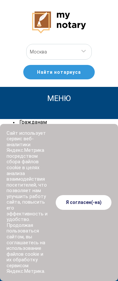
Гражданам (33, 122)
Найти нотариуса (59, 72)
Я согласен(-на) (84, 202)
